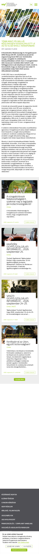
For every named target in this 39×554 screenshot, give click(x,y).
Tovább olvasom (29, 222)
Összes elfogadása (19, 550)
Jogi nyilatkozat (8, 519)
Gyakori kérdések (9, 502)
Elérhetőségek (8, 498)
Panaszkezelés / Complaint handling (17, 523)
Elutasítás (27, 546)
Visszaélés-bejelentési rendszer (15, 527)
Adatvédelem (7, 506)
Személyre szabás (13, 546)
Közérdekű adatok (9, 494)
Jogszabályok (7, 515)
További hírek (19, 379)
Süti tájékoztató (23, 542)
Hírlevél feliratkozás (11, 510)
